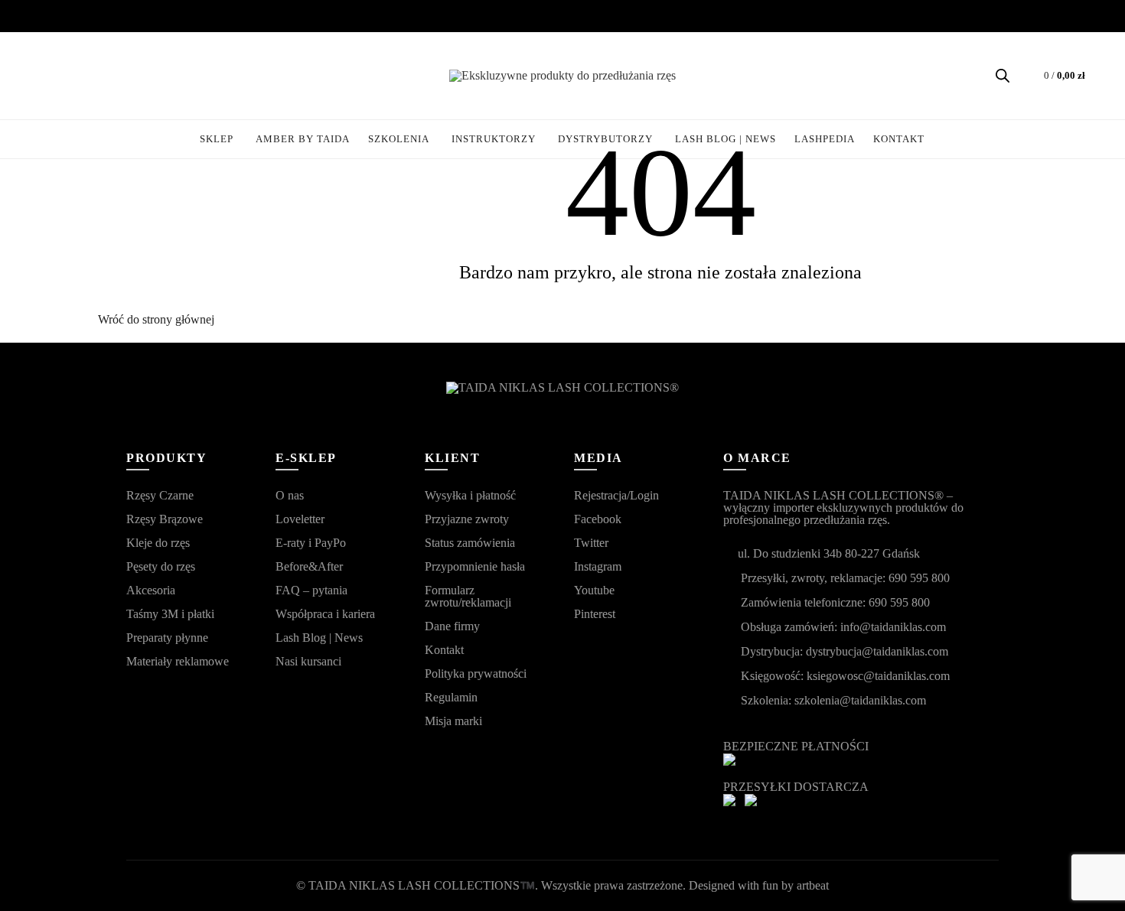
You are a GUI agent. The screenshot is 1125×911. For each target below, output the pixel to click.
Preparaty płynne (167, 637)
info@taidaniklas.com (893, 626)
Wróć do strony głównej (156, 319)
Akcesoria (150, 590)
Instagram (597, 566)
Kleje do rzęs (158, 542)
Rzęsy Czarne (160, 495)
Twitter (591, 542)
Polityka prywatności (476, 673)
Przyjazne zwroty (467, 518)
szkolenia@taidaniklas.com (860, 700)
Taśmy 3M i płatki (170, 613)
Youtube (594, 590)
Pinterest (594, 613)
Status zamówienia (470, 542)
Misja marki (453, 720)
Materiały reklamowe (177, 661)
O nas (290, 495)
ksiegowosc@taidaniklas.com (878, 675)
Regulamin (451, 697)
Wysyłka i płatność (470, 495)
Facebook (597, 518)
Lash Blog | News (319, 637)
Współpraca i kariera (325, 613)
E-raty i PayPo (311, 542)
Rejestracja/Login (616, 495)
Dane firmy (452, 626)
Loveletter (300, 518)
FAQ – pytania (311, 590)
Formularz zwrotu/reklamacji (468, 596)
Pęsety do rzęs (160, 566)
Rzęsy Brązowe (164, 518)
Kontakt (444, 649)
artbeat (813, 885)
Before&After (309, 566)
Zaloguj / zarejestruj (50, 75)
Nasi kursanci (308, 661)
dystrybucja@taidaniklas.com (877, 651)
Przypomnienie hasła (475, 566)
